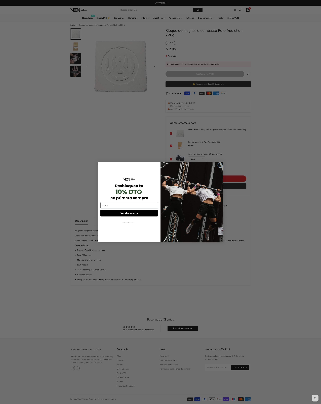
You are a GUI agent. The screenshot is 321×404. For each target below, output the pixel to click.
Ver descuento (129, 213)
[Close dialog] (220, 165)
